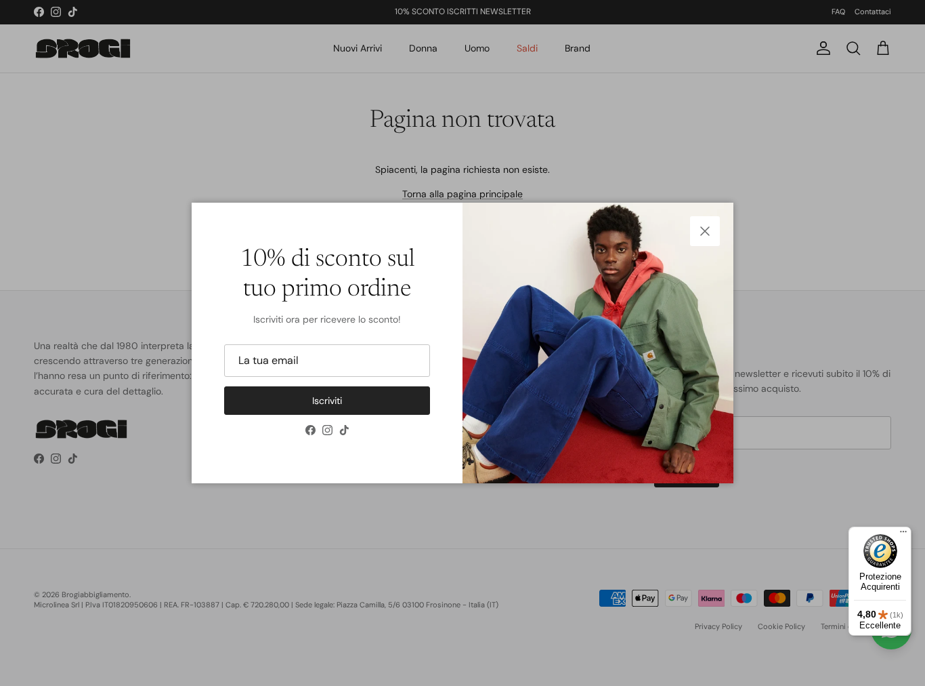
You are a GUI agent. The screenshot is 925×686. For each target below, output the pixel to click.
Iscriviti (327, 401)
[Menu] (903, 535)
